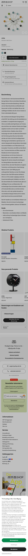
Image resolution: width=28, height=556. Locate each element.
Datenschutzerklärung (6, 553)
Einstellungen (14, 545)
